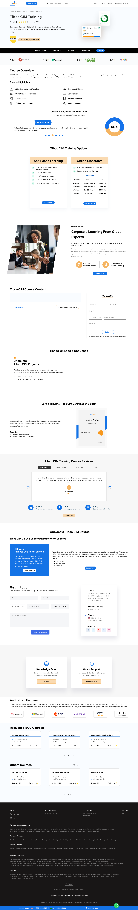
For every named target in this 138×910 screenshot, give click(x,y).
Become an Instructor (121, 3)
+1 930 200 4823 (95, 618)
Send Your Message (40, 632)
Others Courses (22, 12)
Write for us (86, 815)
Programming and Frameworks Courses (68, 829)
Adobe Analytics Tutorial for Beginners (76, 876)
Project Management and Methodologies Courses (98, 829)
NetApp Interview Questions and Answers (22, 861)
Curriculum (57, 50)
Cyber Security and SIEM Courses (20, 831)
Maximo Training (27, 848)
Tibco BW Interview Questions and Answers (77, 859)
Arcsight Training (100, 848)
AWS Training (79, 848)
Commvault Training (76, 840)
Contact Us (64, 889)
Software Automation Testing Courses (44, 831)
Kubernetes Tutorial (16, 876)
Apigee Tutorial (27, 874)
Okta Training (64, 840)
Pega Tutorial (110, 876)
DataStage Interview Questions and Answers (23, 863)
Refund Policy (73, 889)
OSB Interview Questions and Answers (21, 865)
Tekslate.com (68, 895)
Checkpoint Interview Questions (97, 861)
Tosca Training (111, 840)
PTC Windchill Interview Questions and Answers (53, 863)
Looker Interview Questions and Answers (101, 865)
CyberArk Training (68, 848)
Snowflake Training (15, 840)
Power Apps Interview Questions (47, 861)
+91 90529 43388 (96, 620)
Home (12, 12)
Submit (108, 332)
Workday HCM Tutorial (55, 874)
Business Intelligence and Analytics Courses (41, 829)
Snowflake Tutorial (15, 874)
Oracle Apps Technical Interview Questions (72, 861)
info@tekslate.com (93, 609)
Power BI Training (113, 848)
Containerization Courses (65, 831)
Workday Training (15, 848)
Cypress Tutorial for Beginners (109, 874)
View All (75, 765)
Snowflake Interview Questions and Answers (83, 863)
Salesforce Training (40, 848)
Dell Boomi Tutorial (28, 878)
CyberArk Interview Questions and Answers (48, 865)
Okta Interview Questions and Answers (75, 865)
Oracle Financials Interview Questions (21, 859)
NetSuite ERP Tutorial (56, 876)
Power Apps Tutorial (92, 874)
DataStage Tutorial (15, 878)
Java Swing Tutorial (40, 874)
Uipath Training (53, 840)
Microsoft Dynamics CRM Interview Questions (49, 859)
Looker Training (42, 840)
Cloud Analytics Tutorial (97, 876)
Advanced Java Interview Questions (104, 859)
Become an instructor (89, 813)
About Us (57, 889)
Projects (71, 50)
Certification (85, 50)
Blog (95, 3)
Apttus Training (100, 840)
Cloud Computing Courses (18, 829)
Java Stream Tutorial (41, 876)
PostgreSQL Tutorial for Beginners (74, 874)
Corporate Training (106, 3)
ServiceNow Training (54, 848)
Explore (46, 681)
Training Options (40, 50)
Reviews (81, 889)
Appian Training (89, 840)
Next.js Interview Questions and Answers (111, 863)
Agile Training (89, 848)
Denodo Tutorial (28, 876)
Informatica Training (29, 840)
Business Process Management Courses (87, 831)
